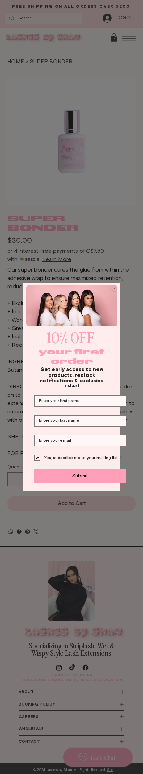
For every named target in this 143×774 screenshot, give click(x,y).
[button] (112, 290)
